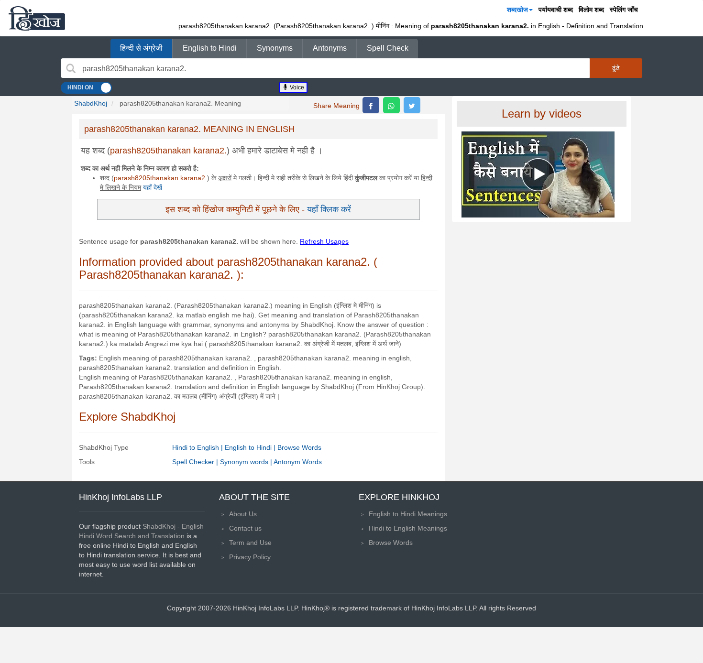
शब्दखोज (517, 9)
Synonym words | (247, 462)
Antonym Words (298, 462)
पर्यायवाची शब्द (555, 9)
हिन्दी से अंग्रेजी (141, 48)
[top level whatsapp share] (391, 105)
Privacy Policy (250, 557)
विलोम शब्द (591, 9)
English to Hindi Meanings (408, 514)
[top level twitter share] (412, 105)
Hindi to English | (198, 447)
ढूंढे (616, 68)
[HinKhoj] (37, 18)
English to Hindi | (251, 447)
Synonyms (275, 48)
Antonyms (330, 48)
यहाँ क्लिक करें (329, 209)
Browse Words (299, 447)
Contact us (245, 528)
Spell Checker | (196, 462)
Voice (296, 87)
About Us (243, 514)
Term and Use (250, 542)
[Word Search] (71, 68)
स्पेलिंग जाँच (624, 9)
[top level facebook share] (370, 105)
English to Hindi (210, 48)
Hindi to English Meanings (408, 528)
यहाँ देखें (152, 187)
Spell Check (387, 48)
